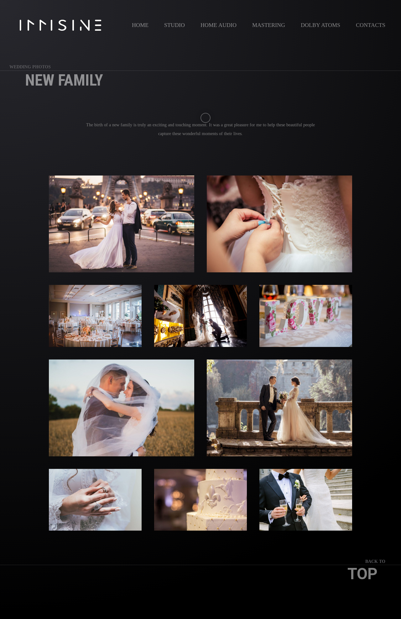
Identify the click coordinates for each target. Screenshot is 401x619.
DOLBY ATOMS (320, 25)
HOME (140, 25)
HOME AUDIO (218, 25)
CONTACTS (370, 25)
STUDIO (174, 25)
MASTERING (268, 25)
